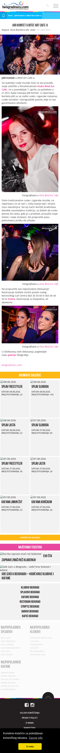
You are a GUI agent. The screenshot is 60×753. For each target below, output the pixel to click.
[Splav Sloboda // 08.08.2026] (38, 381)
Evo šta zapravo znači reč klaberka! (27, 558)
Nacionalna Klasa (37, 654)
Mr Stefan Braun (37, 651)
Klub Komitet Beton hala (41, 637)
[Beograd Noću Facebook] (27, 704)
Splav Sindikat (7, 654)
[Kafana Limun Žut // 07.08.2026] (8, 497)
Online (11, 299)
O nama (30, 722)
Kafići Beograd (30, 616)
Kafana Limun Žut (12, 502)
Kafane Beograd (30, 597)
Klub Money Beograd (10, 648)
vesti (32, 29)
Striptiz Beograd (30, 606)
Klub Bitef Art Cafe (48, 195)
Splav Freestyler (12, 386)
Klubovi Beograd (30, 587)
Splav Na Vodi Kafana (10, 679)
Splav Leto (5, 651)
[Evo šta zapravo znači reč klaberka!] (21, 553)
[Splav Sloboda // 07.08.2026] (38, 420)
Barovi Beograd (30, 611)
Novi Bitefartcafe (19, 29)
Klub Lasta (34, 641)
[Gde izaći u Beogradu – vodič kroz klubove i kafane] (29, 568)
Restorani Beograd (30, 601)
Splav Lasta (8, 425)
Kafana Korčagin (42, 502)
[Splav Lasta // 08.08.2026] (8, 420)
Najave (5, 29)
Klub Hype (34, 648)
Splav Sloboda (40, 386)
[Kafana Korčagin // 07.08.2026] (38, 497)
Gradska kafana (7, 672)
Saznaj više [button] (36, 737)
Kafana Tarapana (8, 676)
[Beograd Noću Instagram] (32, 704)
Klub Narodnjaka (8, 689)
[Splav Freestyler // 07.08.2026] (8, 458)
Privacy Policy (30, 717)
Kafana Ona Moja (8, 682)
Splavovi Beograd (30, 592)
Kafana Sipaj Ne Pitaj (9, 686)
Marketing (30, 727)
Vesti (10, 15)
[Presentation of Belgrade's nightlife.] (16, 5)
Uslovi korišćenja (30, 712)
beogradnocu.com (12, 365)
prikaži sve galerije (30, 537)
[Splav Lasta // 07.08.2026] (38, 458)
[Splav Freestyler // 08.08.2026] (8, 381)
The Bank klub (36, 644)
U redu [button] (30, 746)
